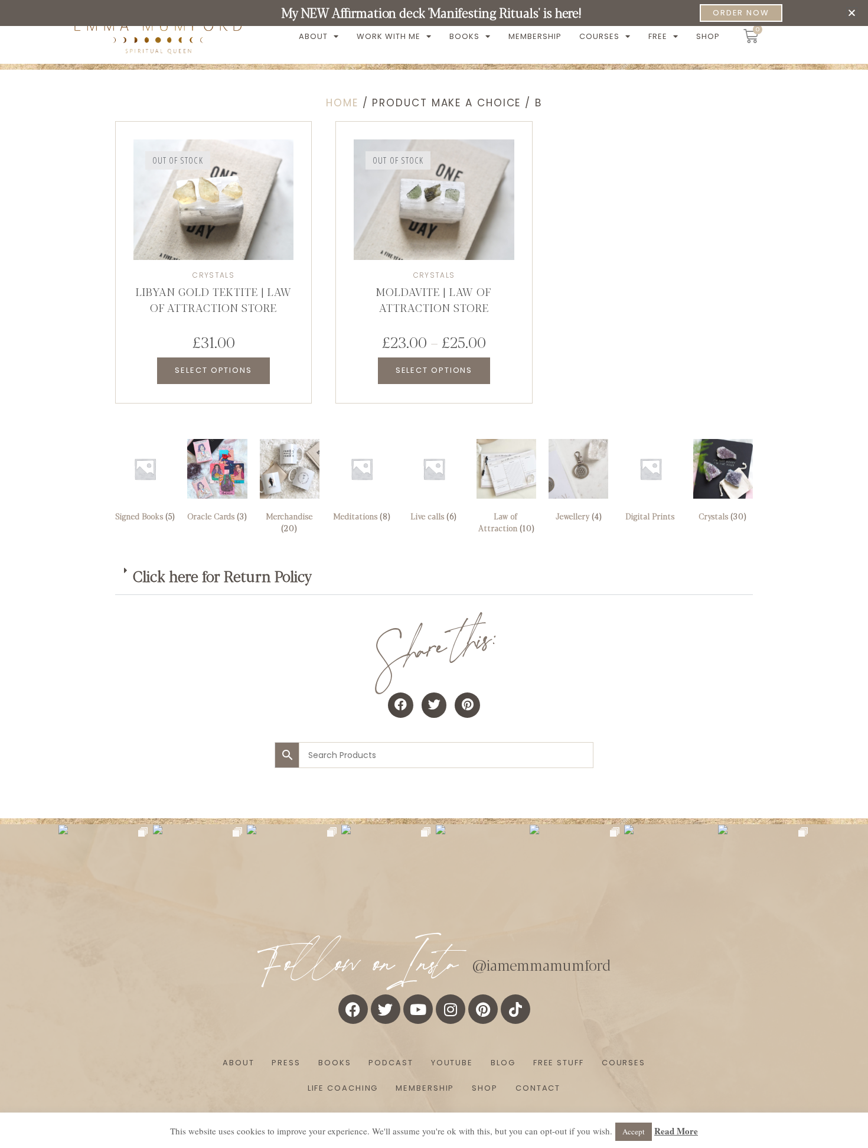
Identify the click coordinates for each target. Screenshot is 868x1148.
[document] (434, 574)
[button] (851, 12)
